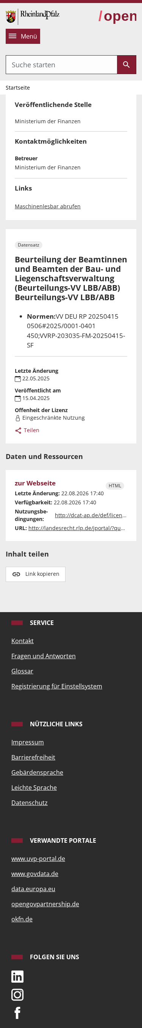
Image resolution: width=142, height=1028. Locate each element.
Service (41, 623)
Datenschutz (29, 803)
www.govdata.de (34, 874)
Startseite (18, 87)
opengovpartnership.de (45, 904)
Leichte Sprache (34, 787)
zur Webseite (35, 483)
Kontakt (22, 641)
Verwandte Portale (62, 840)
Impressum (27, 742)
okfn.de (22, 919)
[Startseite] (32, 16)
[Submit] (126, 65)
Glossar (22, 671)
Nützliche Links (55, 724)
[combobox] (61, 65)
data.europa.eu (33, 889)
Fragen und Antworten (43, 656)
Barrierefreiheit (33, 757)
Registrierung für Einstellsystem (56, 686)
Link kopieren (42, 573)
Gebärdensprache (37, 772)
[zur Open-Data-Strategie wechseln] (117, 16)
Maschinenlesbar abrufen (48, 206)
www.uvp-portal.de (38, 858)
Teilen (30, 430)
